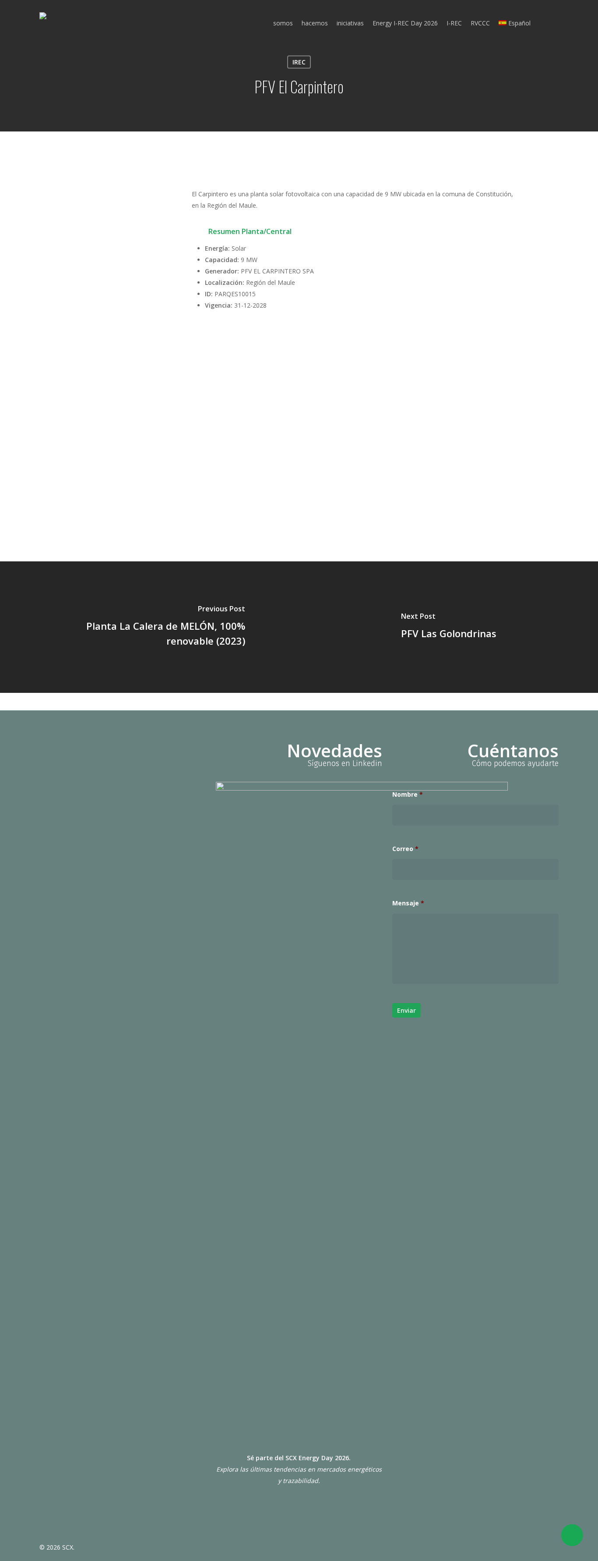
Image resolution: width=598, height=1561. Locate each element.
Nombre (407, 794)
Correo (405, 849)
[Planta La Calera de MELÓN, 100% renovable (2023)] (149, 627)
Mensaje (408, 903)
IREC (299, 62)
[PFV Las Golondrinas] (448, 627)
